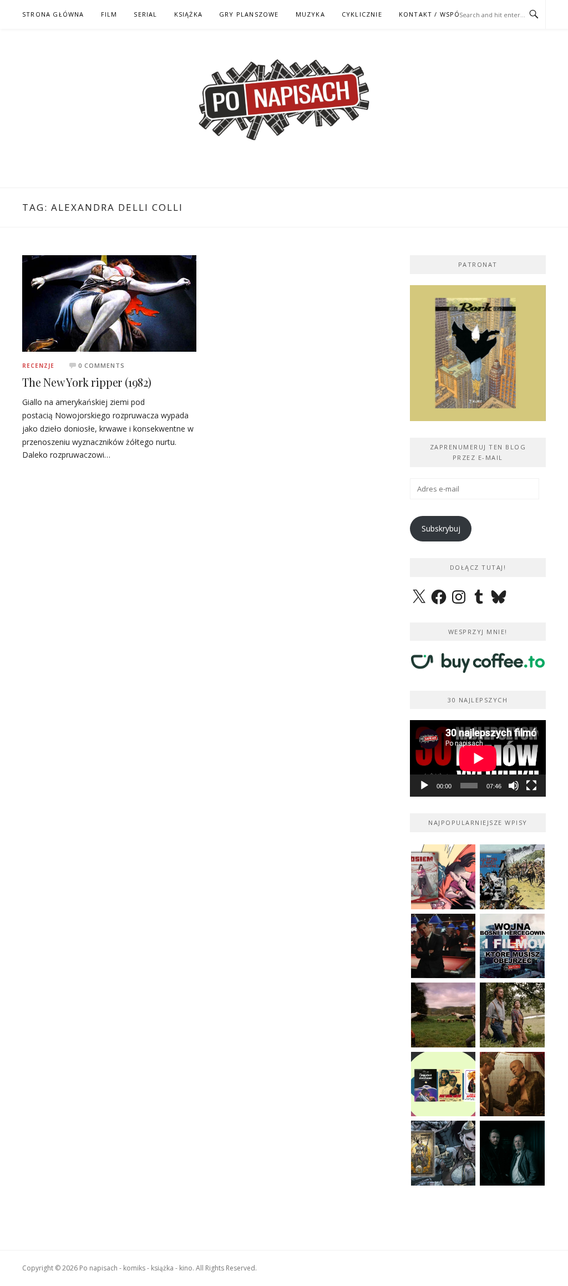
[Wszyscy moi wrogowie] (512, 1015)
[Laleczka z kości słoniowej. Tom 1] (512, 876)
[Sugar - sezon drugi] (443, 946)
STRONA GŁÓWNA (53, 14)
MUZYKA (310, 14)
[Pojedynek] (443, 1015)
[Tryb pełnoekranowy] (531, 785)
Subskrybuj (441, 528)
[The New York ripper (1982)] (109, 302)
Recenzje (38, 365)
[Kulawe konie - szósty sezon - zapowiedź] (512, 1153)
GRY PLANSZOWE (249, 14)
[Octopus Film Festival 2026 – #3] (443, 1084)
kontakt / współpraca (443, 14)
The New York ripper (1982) (86, 381)
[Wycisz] (513, 785)
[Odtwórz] (424, 785)
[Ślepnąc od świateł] (512, 1084)
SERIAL (145, 14)
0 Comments (101, 365)
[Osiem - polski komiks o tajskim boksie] (443, 876)
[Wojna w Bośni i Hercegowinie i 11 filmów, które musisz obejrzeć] (512, 946)
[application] (478, 758)
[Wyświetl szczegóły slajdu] (478, 353)
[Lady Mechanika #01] (443, 1153)
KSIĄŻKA (188, 14)
